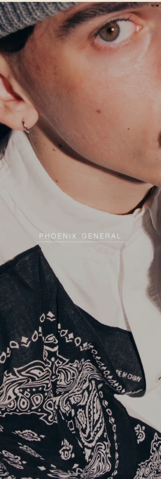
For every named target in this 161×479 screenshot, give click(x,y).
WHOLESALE (111, 476)
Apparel (48, 476)
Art (100, 476)
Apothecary (61, 476)
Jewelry (75, 476)
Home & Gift (89, 476)
